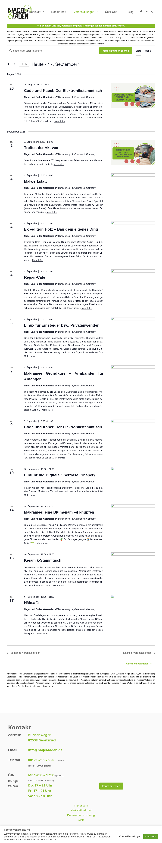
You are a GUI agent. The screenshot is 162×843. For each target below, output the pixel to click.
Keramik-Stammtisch (42, 560)
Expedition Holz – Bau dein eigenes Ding (61, 229)
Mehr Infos (59, 121)
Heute (24, 64)
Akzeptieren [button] (150, 836)
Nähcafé (31, 603)
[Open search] (152, 11)
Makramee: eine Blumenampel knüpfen (59, 512)
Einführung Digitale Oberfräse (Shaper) (59, 475)
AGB (81, 820)
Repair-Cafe (34, 277)
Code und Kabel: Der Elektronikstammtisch (63, 90)
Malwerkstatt (35, 181)
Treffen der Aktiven (41, 148)
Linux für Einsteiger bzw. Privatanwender (61, 325)
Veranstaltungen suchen (116, 50)
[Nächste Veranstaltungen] (15, 64)
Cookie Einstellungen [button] (130, 836)
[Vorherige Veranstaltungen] (8, 64)
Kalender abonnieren (137, 663)
